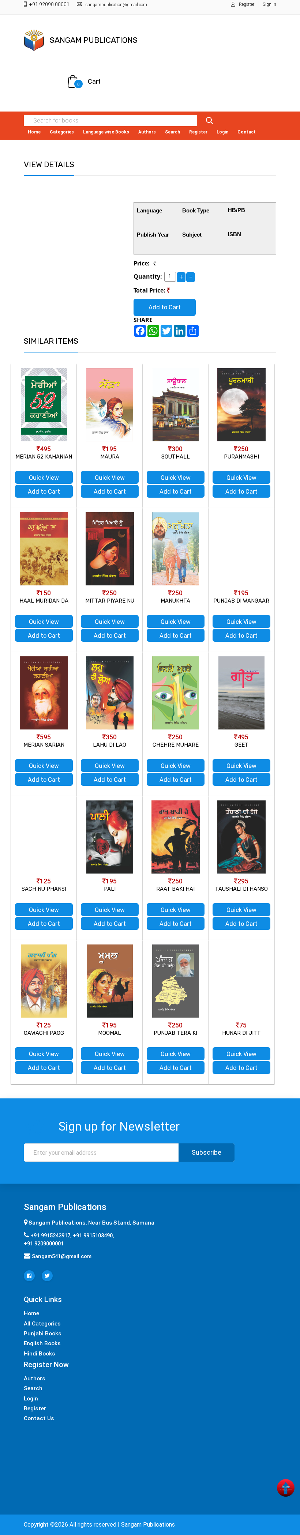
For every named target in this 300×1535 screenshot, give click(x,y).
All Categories (42, 1323)
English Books (42, 1343)
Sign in (269, 4)
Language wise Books (106, 132)
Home (34, 132)
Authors (147, 132)
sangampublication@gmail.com (116, 4)
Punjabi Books (42, 1333)
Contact (246, 132)
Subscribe (206, 1152)
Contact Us (39, 1418)
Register (246, 4)
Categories (62, 132)
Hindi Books (39, 1353)
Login (222, 132)
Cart (94, 81)
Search (172, 132)
